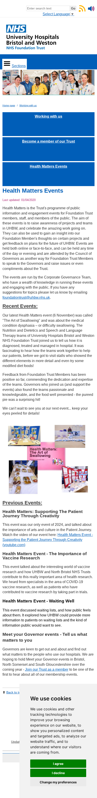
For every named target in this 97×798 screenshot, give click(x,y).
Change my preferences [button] (58, 782)
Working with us (28, 105)
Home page (8, 105)
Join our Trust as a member (46, 669)
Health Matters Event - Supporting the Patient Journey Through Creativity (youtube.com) (47, 540)
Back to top (14, 692)
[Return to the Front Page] (48, 84)
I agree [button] (58, 764)
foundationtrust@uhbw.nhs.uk (26, 297)
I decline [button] (58, 773)
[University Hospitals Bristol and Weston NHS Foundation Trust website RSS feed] (82, 11)
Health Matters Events (48, 166)
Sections (19, 66)
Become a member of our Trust (48, 141)
